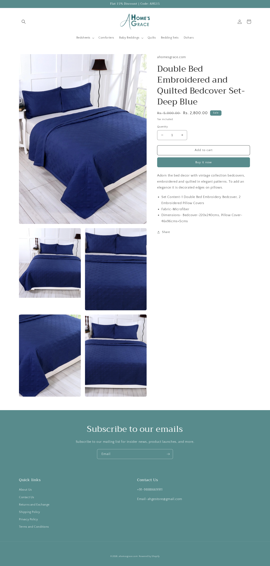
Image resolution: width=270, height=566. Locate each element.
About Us (25, 489)
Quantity (162, 126)
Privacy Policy (28, 519)
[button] (23, 21)
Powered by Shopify (149, 556)
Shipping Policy (29, 512)
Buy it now (203, 162)
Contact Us (26, 497)
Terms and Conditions (34, 527)
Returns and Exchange (34, 504)
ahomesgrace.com (128, 556)
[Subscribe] (168, 454)
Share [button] (166, 232)
